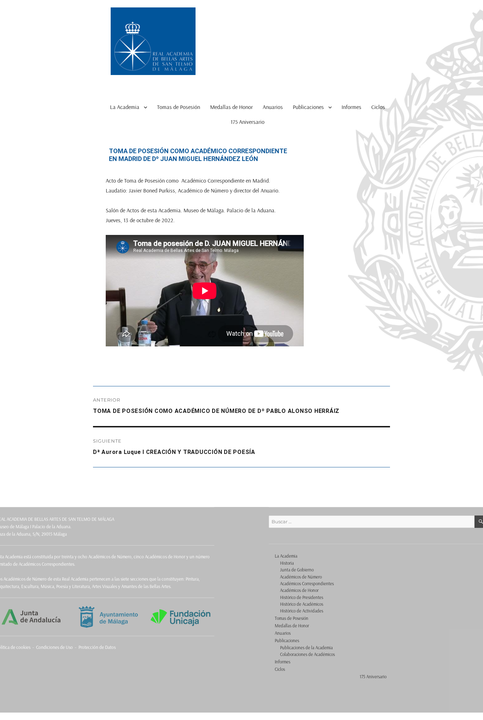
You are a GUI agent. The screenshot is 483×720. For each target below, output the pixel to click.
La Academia (124, 106)
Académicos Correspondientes (307, 583)
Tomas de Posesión (178, 106)
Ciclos (378, 106)
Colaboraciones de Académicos (307, 654)
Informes (351, 106)
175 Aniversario (247, 121)
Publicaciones (308, 106)
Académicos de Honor (299, 590)
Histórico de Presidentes (301, 597)
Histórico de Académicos (301, 604)
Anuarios (273, 106)
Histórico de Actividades (301, 611)
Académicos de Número (301, 577)
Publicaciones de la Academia (306, 647)
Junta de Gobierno (297, 569)
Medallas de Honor (231, 106)
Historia (287, 563)
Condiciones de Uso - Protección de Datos (76, 647)
